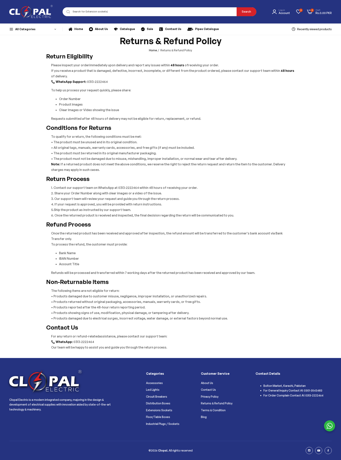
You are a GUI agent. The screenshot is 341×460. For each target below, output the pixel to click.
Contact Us (208, 389)
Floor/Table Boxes (158, 417)
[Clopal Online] (31, 12)
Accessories (154, 383)
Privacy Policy (209, 396)
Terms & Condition (213, 410)
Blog (204, 417)
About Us (207, 383)
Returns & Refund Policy (216, 403)
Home (153, 50)
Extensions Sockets (159, 410)
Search (246, 11)
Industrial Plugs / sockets (162, 423)
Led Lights (152, 389)
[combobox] (159, 11)
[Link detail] (309, 450)
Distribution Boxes (158, 403)
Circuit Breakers (156, 396)
